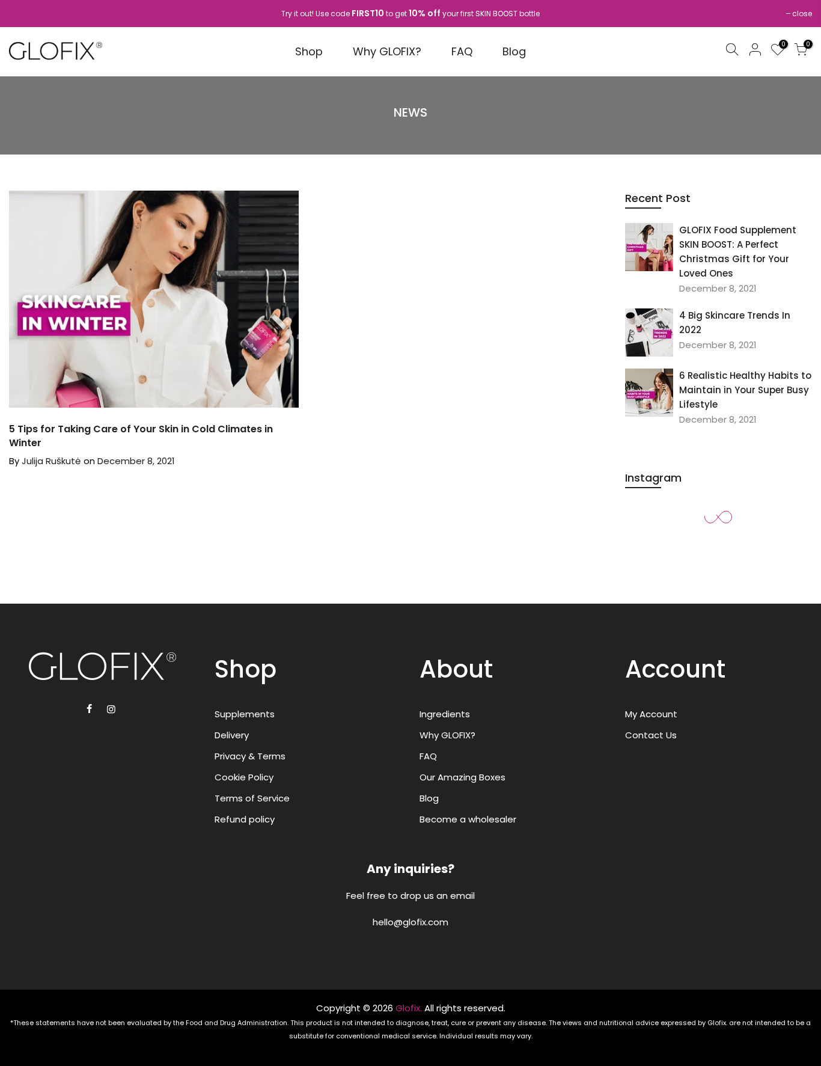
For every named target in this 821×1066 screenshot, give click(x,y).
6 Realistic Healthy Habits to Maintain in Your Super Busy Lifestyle (745, 390)
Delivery (232, 735)
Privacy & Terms (250, 756)
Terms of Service (252, 798)
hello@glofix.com (410, 922)
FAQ (461, 51)
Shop (309, 51)
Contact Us (651, 735)
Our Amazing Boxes (462, 777)
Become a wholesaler (468, 819)
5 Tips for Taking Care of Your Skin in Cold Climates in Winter (141, 436)
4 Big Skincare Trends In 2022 (734, 322)
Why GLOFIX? (387, 51)
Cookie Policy (244, 777)
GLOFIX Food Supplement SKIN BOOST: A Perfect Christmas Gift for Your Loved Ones (737, 252)
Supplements (245, 714)
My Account (651, 714)
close (802, 13)
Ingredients (445, 714)
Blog (514, 51)
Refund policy (245, 819)
